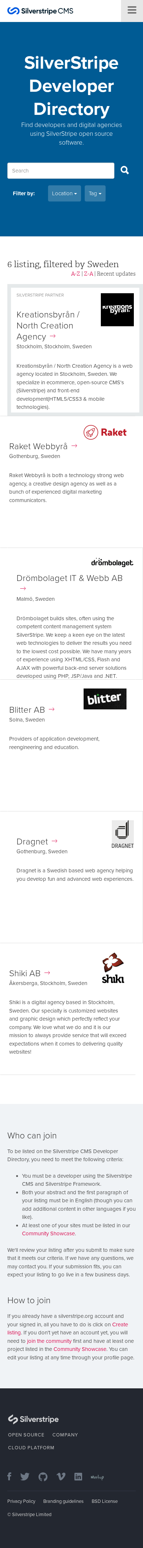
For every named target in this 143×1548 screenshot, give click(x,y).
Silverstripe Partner (40, 295)
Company (65, 1435)
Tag (94, 193)
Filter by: (24, 193)
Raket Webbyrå (38, 446)
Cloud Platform (31, 1448)
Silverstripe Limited (31, 1515)
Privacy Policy (21, 1501)
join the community (49, 1341)
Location (63, 193)
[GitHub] (46, 1477)
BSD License (105, 1501)
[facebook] (13, 1477)
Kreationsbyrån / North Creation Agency (48, 325)
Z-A (88, 273)
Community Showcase (48, 1233)
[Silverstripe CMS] (40, 12)
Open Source (26, 1435)
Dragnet (32, 841)
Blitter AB (27, 710)
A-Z (75, 273)
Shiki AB (25, 973)
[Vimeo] (64, 1477)
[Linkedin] (81, 1477)
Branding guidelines (63, 1501)
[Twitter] (28, 1477)
